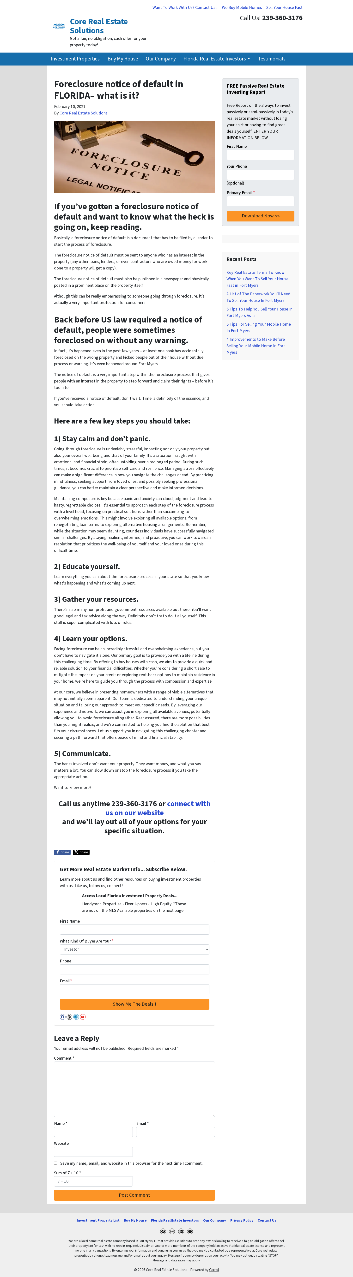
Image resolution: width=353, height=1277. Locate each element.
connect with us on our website (158, 808)
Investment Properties (75, 59)
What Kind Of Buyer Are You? (87, 941)
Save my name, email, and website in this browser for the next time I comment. (131, 1163)
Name (60, 1124)
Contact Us (267, 1220)
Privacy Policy (241, 1220)
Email (66, 981)
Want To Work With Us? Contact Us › (185, 8)
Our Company (161, 59)
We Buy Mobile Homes (242, 8)
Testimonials (272, 59)
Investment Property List (98, 1220)
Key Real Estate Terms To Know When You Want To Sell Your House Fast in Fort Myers (257, 278)
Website (61, 1143)
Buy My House (123, 59)
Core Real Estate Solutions (84, 113)
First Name (70, 921)
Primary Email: (241, 193)
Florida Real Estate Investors (214, 59)
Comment (64, 1058)
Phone (65, 961)
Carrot (214, 1269)
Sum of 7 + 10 (67, 1173)
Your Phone (237, 166)
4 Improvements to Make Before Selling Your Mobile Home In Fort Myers (255, 345)
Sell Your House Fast (284, 8)
